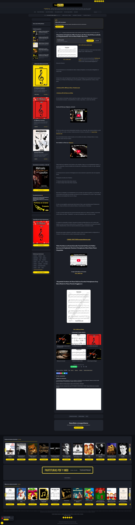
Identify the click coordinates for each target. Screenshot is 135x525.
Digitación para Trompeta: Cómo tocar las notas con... (44, 43)
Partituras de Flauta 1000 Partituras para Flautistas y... (44, 55)
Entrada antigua (81, 416)
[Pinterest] (103, 1)
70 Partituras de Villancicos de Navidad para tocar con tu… (112, 501)
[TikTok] (97, 1)
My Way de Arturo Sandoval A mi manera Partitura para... (44, 32)
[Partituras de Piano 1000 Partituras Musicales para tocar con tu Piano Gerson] (35, 39)
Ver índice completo (41, 272)
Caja (40, 259)
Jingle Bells (21, 500)
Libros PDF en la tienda (66, 15)
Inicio (57, 32)
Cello (39, 261)
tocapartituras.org (47, 8)
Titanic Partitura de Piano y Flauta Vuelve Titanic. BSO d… (123, 456)
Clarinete (35, 263)
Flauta (43, 267)
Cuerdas (35, 267)
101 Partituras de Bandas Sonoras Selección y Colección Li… (43, 456)
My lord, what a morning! (122, 500)
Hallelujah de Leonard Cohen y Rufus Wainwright (21, 456)
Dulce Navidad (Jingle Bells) (10, 501)
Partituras (80, 370)
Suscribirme (6, 519)
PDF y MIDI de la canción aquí (85, 44)
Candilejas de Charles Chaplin (112, 456)
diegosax (60, 32)
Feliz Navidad (55, 500)
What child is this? (44, 500)
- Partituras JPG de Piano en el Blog (64, 93)
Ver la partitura (90, 40)
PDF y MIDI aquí (67, 59)
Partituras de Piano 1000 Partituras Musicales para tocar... (44, 38)
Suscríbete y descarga (77, 15)
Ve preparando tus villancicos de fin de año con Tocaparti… (89, 501)
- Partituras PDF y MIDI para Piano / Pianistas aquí (68, 87)
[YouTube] (99, 1)
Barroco (72, 370)
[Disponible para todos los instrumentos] (41, 232)
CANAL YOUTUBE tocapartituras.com (78, 239)
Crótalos (35, 265)
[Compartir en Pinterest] (86, 367)
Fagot (39, 267)
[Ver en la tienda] (67, 470)
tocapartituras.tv (87, 15)
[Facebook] (95, 1)
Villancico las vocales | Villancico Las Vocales (100, 501)
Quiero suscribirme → (78, 427)
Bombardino (36, 259)
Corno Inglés (46, 263)
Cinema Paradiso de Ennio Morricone (10, 456)
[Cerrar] (13, 516)
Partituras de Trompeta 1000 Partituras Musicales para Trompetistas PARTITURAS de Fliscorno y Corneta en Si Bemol (41, 199)
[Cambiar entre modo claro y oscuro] (2, 523)
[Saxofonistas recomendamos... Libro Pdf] (41, 177)
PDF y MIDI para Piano (78, 329)
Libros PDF (97, 40)
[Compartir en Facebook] (79, 367)
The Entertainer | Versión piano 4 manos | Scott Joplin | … (66, 456)
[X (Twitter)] (101, 1)
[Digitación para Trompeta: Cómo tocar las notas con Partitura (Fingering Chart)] (35, 45)
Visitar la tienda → (59, 26)
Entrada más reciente (73, 416)
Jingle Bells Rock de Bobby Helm (32, 501)
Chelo (42, 261)
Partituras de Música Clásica (88, 370)
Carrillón (35, 261)
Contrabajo (40, 263)
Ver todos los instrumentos (38, 269)
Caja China (44, 259)
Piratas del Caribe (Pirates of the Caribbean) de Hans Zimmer (32, 456)
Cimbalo (46, 261)
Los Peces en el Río (77, 500)
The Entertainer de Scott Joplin (77, 456)
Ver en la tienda (41, 190)
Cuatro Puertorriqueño (41, 265)
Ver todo (19, 439)
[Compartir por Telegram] (84, 367)
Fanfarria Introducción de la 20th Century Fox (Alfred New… (100, 456)
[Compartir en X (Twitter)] (81, 367)
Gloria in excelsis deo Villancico (66, 501)
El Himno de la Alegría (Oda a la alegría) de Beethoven (55, 456)
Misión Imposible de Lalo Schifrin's (89, 456)
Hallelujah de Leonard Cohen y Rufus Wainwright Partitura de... (44, 49)
